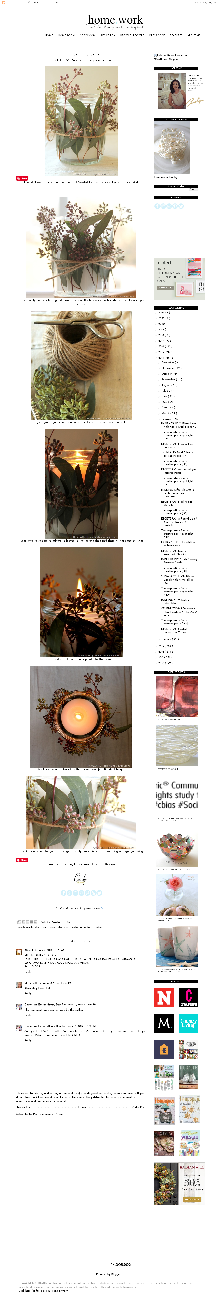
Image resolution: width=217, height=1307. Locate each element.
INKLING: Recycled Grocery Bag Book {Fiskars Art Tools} (175, 819)
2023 (161, 312)
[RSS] (93, 895)
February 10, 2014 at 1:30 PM (79, 1004)
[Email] (81, 895)
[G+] (70, 895)
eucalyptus (76, 927)
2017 (161, 341)
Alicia (27, 950)
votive (87, 927)
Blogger (115, 1274)
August (166, 385)
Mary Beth (30, 983)
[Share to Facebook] (31, 922)
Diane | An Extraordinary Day (42, 1004)
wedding (97, 927)
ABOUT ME (193, 35)
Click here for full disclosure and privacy (43, 1291)
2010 (161, 663)
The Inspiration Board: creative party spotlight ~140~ (177, 591)
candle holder (33, 927)
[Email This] (19, 922)
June (165, 396)
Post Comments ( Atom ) (49, 1114)
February (167, 419)
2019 (161, 329)
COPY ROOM (87, 35)
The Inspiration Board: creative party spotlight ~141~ (177, 534)
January (167, 639)
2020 (162, 324)
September (169, 379)
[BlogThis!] (23, 922)
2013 (161, 646)
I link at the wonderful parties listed (78, 908)
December (168, 362)
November (168, 368)
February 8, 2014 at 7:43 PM (55, 983)
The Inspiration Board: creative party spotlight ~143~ (177, 435)
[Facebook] (64, 895)
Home (82, 1107)
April (165, 407)
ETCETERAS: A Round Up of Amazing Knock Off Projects (179, 522)
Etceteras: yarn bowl (168, 769)
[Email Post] (68, 922)
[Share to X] (27, 922)
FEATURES (176, 35)
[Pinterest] (87, 895)
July (164, 391)
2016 (161, 346)
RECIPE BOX (108, 35)
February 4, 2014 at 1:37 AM (48, 950)
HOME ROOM (66, 35)
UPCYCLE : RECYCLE (132, 35)
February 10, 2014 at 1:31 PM (79, 1026)
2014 (161, 358)
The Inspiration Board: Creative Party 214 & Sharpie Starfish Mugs (177, 971)
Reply (27, 972)
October (167, 374)
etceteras (63, 927)
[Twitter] (99, 895)
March (166, 413)
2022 (161, 318)
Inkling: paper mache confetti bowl (174, 869)
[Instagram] (75, 895)
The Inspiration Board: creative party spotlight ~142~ (177, 481)
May (165, 402)
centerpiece (49, 927)
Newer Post (24, 1107)
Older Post (139, 1107)
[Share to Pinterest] (35, 922)
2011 (161, 657)
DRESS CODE (157, 35)
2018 (161, 335)
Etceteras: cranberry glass (171, 720)
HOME (49, 35)
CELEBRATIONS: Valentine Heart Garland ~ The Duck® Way (179, 612)
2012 (161, 652)
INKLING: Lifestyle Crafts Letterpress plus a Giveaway (177, 493)
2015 (161, 352)
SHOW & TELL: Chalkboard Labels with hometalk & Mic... (178, 579)
